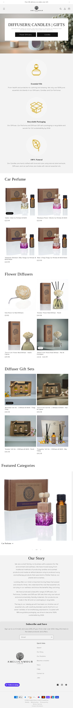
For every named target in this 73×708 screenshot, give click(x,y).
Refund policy (34, 702)
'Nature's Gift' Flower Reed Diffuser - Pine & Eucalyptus (50, 353)
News (38, 665)
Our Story (40, 652)
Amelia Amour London (35, 700)
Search (39, 648)
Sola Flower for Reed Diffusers (14, 313)
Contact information (37, 706)
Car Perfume (6, 543)
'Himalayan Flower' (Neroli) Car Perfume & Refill (52, 218)
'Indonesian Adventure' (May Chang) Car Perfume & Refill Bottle (20, 258)
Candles (47, 34)
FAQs (38, 669)
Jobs (38, 678)
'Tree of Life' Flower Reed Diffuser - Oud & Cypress (18, 353)
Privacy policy (44, 702)
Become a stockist (43, 660)
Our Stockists (41, 656)
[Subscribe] (51, 637)
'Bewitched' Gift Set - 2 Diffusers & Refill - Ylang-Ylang (20, 408)
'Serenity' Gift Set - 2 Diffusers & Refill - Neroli (19, 449)
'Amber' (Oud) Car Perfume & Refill (16, 218)
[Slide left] (32, 550)
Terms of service (37, 704)
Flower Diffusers (26, 34)
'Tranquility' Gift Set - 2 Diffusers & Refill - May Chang (52, 450)
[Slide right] (41, 550)
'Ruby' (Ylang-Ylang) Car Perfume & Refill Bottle (52, 257)
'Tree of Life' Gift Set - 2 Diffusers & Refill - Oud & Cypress (52, 408)
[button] (4, 9)
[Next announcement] (69, 2)
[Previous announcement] (4, 2)
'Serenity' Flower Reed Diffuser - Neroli (49, 313)
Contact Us (40, 673)
